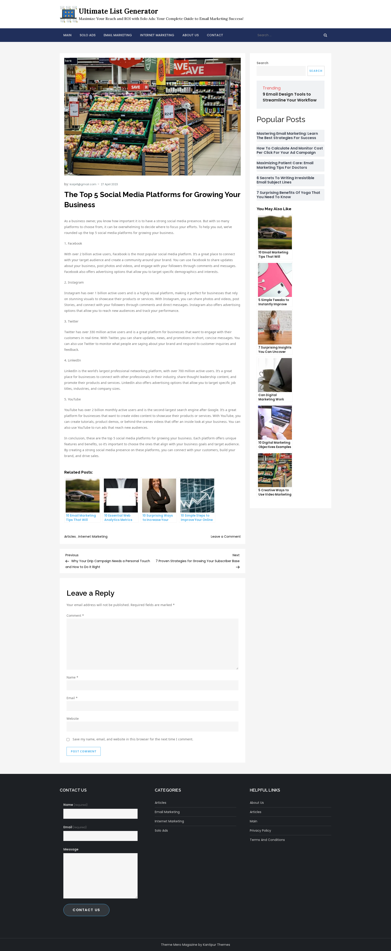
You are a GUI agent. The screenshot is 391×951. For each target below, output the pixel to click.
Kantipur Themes (216, 944)
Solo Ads (87, 35)
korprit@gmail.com (83, 184)
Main (67, 35)
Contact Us (86, 909)
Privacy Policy (260, 830)
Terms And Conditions (267, 840)
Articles (70, 536)
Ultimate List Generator (118, 11)
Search (262, 63)
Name (72, 677)
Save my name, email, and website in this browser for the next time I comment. (133, 739)
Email (72, 698)
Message (71, 849)
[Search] (325, 35)
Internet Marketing (157, 35)
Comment (75, 615)
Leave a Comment (226, 536)
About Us (190, 35)
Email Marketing (118, 35)
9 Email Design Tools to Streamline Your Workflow (290, 97)
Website (73, 718)
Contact (215, 35)
